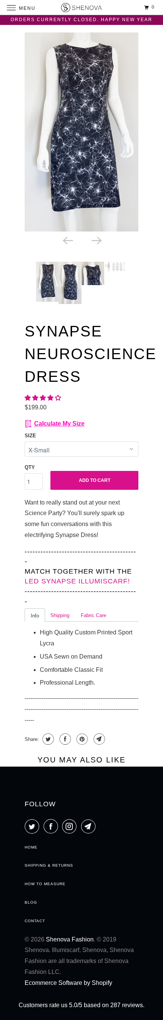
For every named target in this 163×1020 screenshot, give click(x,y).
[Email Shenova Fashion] (90, 826)
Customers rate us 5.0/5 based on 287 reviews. (81, 1005)
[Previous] (67, 239)
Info (35, 616)
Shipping (59, 615)
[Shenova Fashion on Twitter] (33, 826)
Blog (31, 902)
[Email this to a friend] (98, 739)
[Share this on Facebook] (64, 739)
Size (30, 435)
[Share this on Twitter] (47, 739)
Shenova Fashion (70, 939)
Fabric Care (93, 615)
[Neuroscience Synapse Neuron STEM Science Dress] (81, 132)
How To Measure (45, 884)
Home (31, 847)
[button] (44, 398)
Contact (35, 921)
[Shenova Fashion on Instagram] (71, 826)
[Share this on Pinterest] (81, 739)
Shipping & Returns (49, 865)
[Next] (96, 239)
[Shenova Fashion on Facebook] (52, 826)
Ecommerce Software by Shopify (68, 983)
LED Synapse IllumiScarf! (77, 581)
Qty (30, 467)
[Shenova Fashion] (81, 7)
